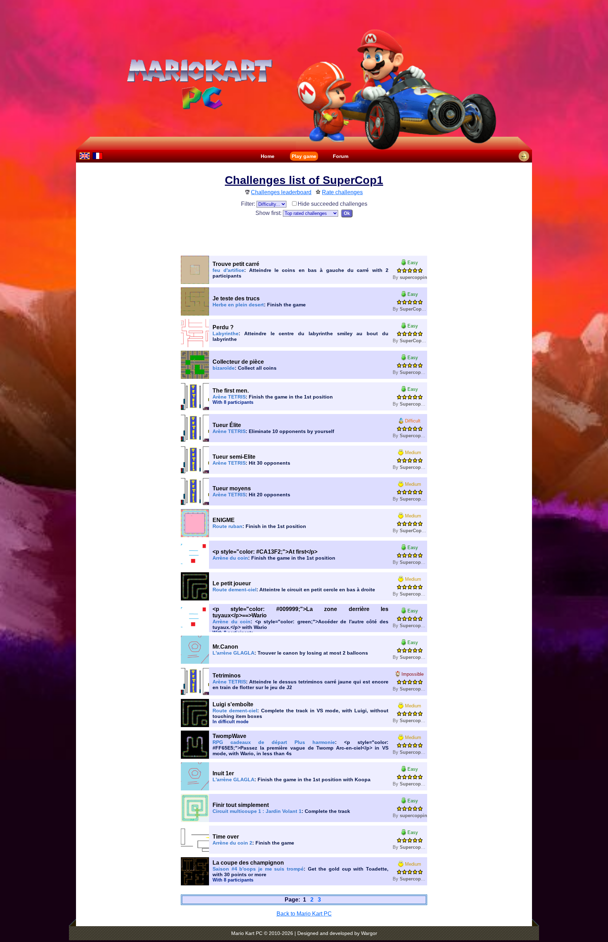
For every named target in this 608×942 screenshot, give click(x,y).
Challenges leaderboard (281, 192)
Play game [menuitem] (304, 156)
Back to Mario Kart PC (304, 914)
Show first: (269, 213)
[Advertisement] (304, 235)
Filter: (248, 204)
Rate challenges (342, 192)
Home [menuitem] (267, 156)
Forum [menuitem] (340, 156)
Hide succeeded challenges (332, 204)
